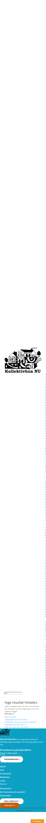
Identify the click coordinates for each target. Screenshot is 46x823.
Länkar (2, 781)
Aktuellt (3, 766)
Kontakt (9, 805)
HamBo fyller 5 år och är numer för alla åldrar (20, 722)
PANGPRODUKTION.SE (23, 811)
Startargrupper (5, 795)
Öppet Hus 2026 (10, 717)
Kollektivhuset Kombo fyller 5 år (16, 725)
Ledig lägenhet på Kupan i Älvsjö (16, 719)
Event (2, 770)
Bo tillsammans (5, 788)
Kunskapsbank (5, 773)
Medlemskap (5, 777)
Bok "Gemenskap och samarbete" (12, 792)
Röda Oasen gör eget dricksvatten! (17, 727)
